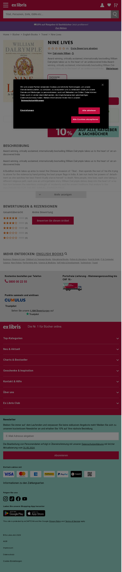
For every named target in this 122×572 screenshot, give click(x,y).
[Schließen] (102, 84)
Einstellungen (27, 110)
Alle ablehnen (89, 111)
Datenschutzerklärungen (32, 101)
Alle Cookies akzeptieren (85, 119)
